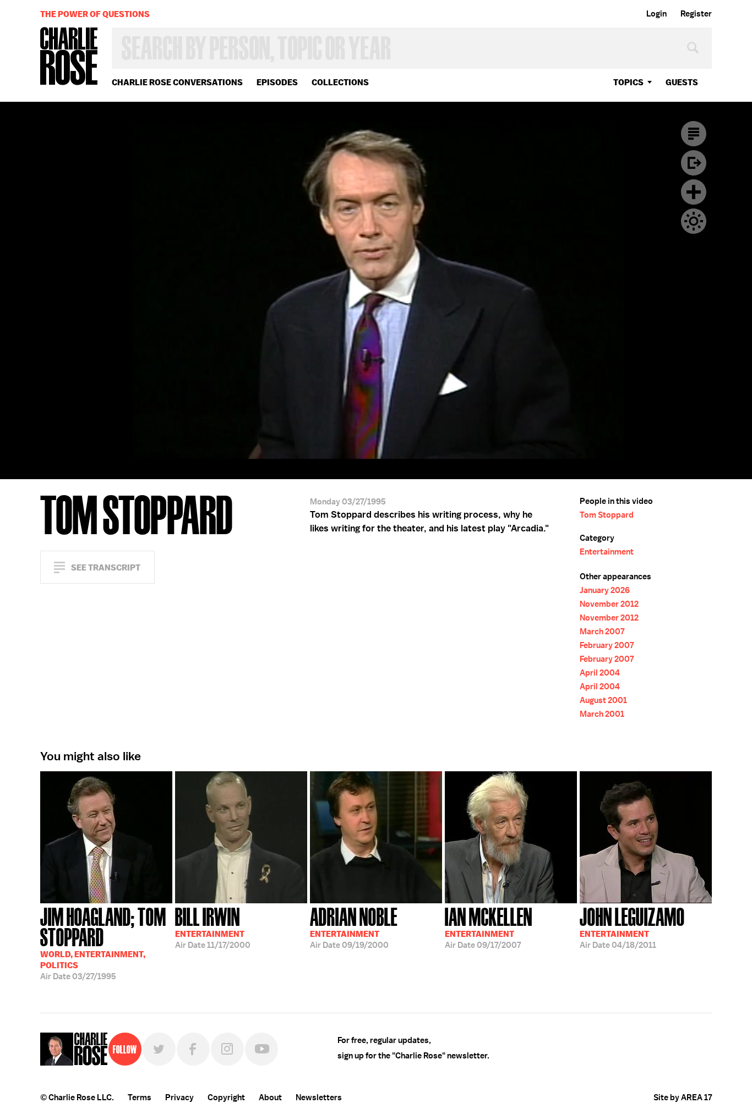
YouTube (261, 1049)
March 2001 (602, 714)
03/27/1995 (103, 942)
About (270, 1097)
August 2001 (603, 700)
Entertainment (607, 551)
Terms (139, 1097)
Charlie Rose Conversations (177, 82)
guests (682, 82)
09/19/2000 (353, 927)
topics (628, 82)
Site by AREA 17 (682, 1097)
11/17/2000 (212, 927)
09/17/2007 (488, 927)
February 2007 (607, 645)
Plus (693, 192)
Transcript (693, 133)
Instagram (227, 1049)
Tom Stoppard (607, 514)
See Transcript (105, 567)
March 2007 (602, 631)
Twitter (159, 1049)
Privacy (179, 1097)
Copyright (226, 1097)
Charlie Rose (69, 57)
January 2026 (605, 590)
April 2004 (600, 672)
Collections (340, 82)
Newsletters (319, 1097)
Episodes (277, 82)
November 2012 (609, 604)
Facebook (193, 1049)
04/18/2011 (632, 927)
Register (696, 13)
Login (656, 13)
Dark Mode (693, 221)
